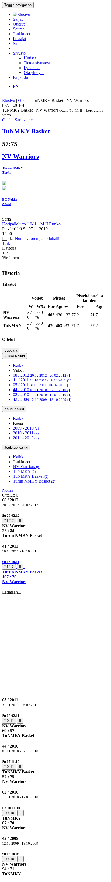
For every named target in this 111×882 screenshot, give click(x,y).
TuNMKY (24, 471)
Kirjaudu (20, 77)
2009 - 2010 (26, 428)
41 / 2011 (42, 380)
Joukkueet (21, 33)
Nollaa (7, 490)
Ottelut (19, 24)
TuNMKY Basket (30, 476)
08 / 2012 (42, 375)
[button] (55, 571)
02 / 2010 (42, 394)
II (20, 521)
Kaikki (19, 365)
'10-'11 (9, 721)
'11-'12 (9, 521)
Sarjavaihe (24, 120)
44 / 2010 (42, 389)
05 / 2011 (42, 384)
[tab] (55, 525)
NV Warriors (26, 466)
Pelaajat (19, 38)
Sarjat (18, 19)
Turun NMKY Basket (34, 481)
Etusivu (8, 100)
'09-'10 (9, 813)
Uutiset (30, 58)
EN (16, 86)
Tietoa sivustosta (38, 63)
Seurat (18, 29)
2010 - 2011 (26, 433)
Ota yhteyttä (34, 72)
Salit (16, 43)
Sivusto (19, 53)
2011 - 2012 (26, 437)
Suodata (10, 350)
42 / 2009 (42, 399)
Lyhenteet (32, 67)
